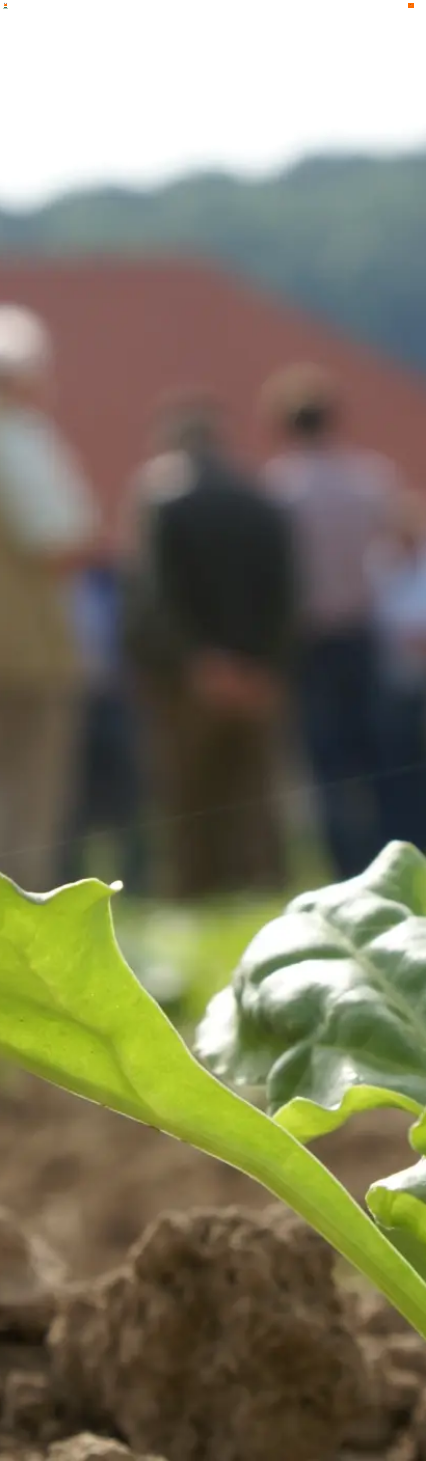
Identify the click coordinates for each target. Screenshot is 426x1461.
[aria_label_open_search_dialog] (402, 5)
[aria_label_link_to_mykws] (411, 5)
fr (396, 5)
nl (393, 5)
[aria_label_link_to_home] (5, 5)
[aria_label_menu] (419, 5)
